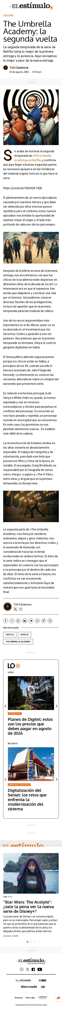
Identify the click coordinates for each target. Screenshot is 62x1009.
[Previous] (5, 706)
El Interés (23, 980)
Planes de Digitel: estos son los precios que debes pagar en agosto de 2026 (30, 726)
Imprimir (50, 620)
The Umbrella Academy (18, 642)
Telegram (31, 620)
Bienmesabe (29, 986)
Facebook (5, 620)
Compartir (58, 997)
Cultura (8, 15)
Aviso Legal (42, 1005)
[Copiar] (43, 620)
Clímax (42, 980)
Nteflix (24, 635)
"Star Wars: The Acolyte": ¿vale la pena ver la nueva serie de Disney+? (28, 906)
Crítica (10, 635)
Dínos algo (30, 998)
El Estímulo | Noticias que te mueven (31, 961)
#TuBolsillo (15, 714)
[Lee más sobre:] (31, 873)
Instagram (20, 609)
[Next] (56, 706)
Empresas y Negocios (19, 785)
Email (37, 620)
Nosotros (19, 998)
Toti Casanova (19, 67)
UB (43, 987)
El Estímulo (31, 6)
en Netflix (34, 160)
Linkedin (24, 620)
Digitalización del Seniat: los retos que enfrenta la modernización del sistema (27, 799)
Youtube (40, 969)
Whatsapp (18, 620)
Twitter (15, 609)
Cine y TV (7, 897)
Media (42, 997)
